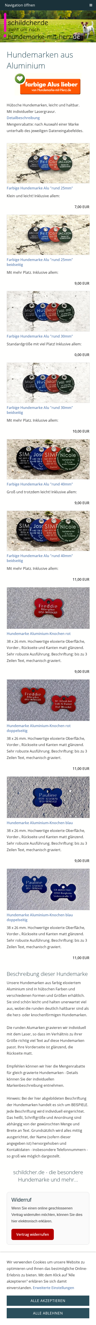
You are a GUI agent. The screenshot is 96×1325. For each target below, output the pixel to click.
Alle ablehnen (48, 1313)
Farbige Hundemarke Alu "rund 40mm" (40, 484)
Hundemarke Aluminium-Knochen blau (40, 822)
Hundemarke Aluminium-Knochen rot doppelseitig (39, 728)
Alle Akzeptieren (48, 1300)
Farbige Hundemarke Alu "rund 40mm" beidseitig (40, 558)
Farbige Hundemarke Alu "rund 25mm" (40, 188)
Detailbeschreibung (23, 117)
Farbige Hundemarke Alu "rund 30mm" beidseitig (40, 410)
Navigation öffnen (20, 5)
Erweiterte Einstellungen (53, 1287)
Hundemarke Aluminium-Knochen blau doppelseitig (40, 917)
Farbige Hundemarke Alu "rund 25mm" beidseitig (40, 262)
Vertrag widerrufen (32, 1234)
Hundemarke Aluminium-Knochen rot (39, 633)
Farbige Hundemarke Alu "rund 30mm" (40, 336)
